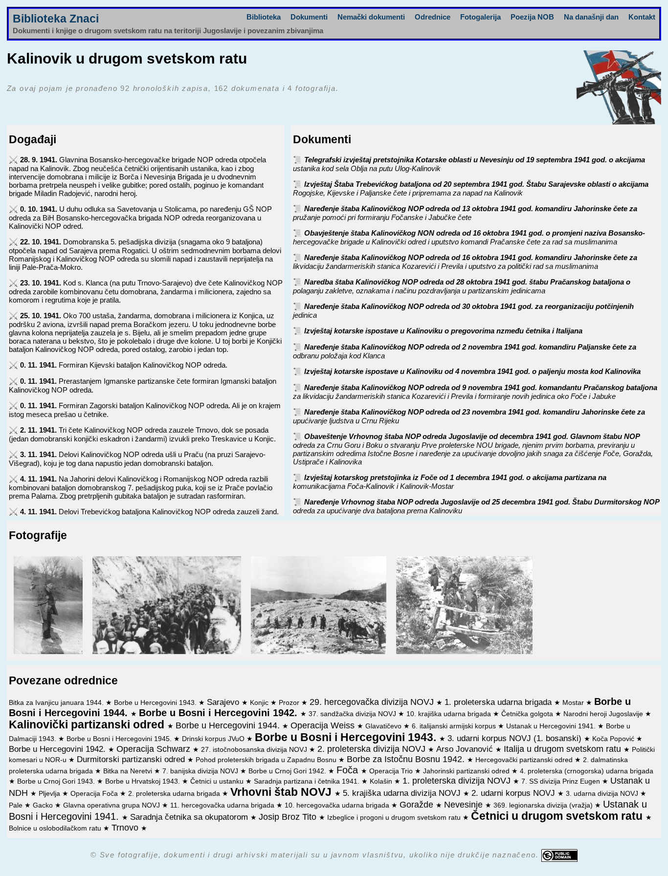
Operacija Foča (95, 793)
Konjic (260, 702)
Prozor (290, 702)
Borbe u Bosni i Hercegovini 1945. (120, 739)
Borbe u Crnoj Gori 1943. (57, 781)
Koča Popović (614, 739)
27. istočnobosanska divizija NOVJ (255, 749)
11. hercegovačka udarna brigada (223, 805)
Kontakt (641, 17)
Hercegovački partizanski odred (525, 760)
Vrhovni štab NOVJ (282, 792)
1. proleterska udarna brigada (499, 702)
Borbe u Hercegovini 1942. (58, 749)
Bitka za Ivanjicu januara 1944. (57, 702)
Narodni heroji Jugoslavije (604, 714)
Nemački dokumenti (371, 17)
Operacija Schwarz (154, 749)
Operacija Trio (392, 771)
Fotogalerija (480, 17)
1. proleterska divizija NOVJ (457, 781)
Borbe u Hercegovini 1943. (156, 702)
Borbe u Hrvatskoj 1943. (143, 781)
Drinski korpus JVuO (214, 739)
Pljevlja (50, 793)
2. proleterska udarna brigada (175, 793)
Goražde (418, 805)
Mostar (574, 702)
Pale (16, 805)
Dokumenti (309, 17)
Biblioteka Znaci (56, 19)
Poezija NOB (532, 17)
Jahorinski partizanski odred (467, 771)
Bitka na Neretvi (128, 771)
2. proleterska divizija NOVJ (372, 749)
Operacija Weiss (323, 725)
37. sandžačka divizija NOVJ (353, 714)
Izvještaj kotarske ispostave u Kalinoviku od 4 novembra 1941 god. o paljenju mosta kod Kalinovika (472, 371)
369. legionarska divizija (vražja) (544, 805)
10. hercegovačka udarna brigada (338, 805)
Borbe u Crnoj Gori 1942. (288, 771)
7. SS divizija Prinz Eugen (561, 781)
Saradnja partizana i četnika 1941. (307, 781)
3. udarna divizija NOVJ (603, 793)
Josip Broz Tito (289, 817)
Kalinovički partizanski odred (88, 725)
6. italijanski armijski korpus (455, 726)
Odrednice (432, 17)
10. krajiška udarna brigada (449, 714)
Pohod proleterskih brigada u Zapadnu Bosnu (267, 760)
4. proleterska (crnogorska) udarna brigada (586, 771)
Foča (348, 770)
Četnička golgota (528, 714)
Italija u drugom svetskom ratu (563, 749)
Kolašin (382, 781)
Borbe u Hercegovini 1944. (229, 725)
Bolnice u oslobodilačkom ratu (56, 828)
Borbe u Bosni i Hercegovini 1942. (219, 712)
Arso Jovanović (465, 749)
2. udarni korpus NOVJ (514, 792)
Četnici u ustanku (217, 781)
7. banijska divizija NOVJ (201, 771)
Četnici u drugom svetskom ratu (558, 816)
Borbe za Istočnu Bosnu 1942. (407, 759)
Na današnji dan (591, 17)
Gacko (44, 805)
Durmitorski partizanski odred (132, 759)
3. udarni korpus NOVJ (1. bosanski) (515, 738)
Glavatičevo (384, 726)
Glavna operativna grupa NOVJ (112, 805)
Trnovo (126, 827)
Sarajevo (224, 702)
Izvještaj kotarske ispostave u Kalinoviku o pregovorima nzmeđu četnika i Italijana (443, 331)
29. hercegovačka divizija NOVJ (373, 702)
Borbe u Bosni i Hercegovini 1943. (347, 737)
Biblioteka (263, 17)
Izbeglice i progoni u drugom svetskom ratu (395, 817)
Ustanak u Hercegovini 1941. (552, 726)
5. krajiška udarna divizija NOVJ (403, 792)
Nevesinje (464, 805)
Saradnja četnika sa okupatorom (190, 816)
